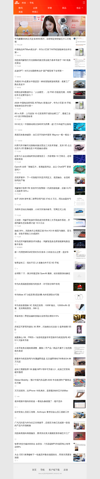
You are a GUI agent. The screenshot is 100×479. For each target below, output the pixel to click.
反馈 (66, 469)
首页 (34, 469)
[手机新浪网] (17, 2)
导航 (42, 469)
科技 (24, 2)
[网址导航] (84, 2)
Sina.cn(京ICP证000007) (46, 473)
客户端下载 (54, 469)
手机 (32, 2)
